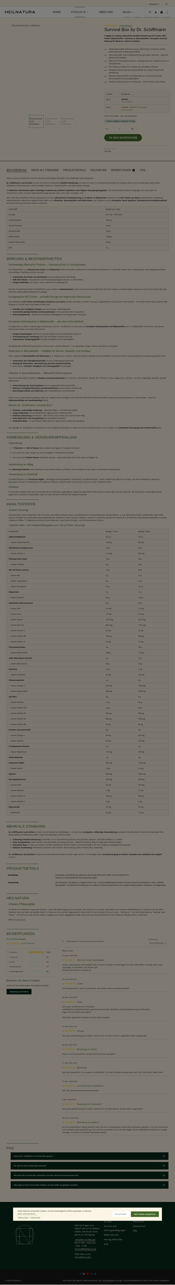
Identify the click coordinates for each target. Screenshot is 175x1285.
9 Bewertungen (125, 25)
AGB (106, 1244)
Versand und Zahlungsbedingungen (115, 1228)
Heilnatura (20, 919)
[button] (89, 1156)
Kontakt (107, 1221)
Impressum (138, 1221)
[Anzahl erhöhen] (132, 129)
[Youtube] (87, 1274)
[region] (52, 76)
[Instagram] (91, 1274)
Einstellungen (121, 1214)
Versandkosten (108, 1280)
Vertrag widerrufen (113, 1239)
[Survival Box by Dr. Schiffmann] (52, 64)
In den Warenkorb (123, 137)
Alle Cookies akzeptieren (145, 1214)
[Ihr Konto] (155, 12)
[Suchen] (150, 12)
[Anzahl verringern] (107, 129)
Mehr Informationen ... (27, 1213)
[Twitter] (84, 1274)
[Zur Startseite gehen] (20, 12)
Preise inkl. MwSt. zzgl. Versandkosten (120, 116)
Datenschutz (139, 1226)
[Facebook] (80, 1274)
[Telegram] (95, 1274)
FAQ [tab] (142, 170)
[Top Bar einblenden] (167, 12)
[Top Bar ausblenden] (166, 4)
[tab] (17, 170)
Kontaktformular (83, 1257)
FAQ (135, 1230)
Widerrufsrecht (111, 1234)
